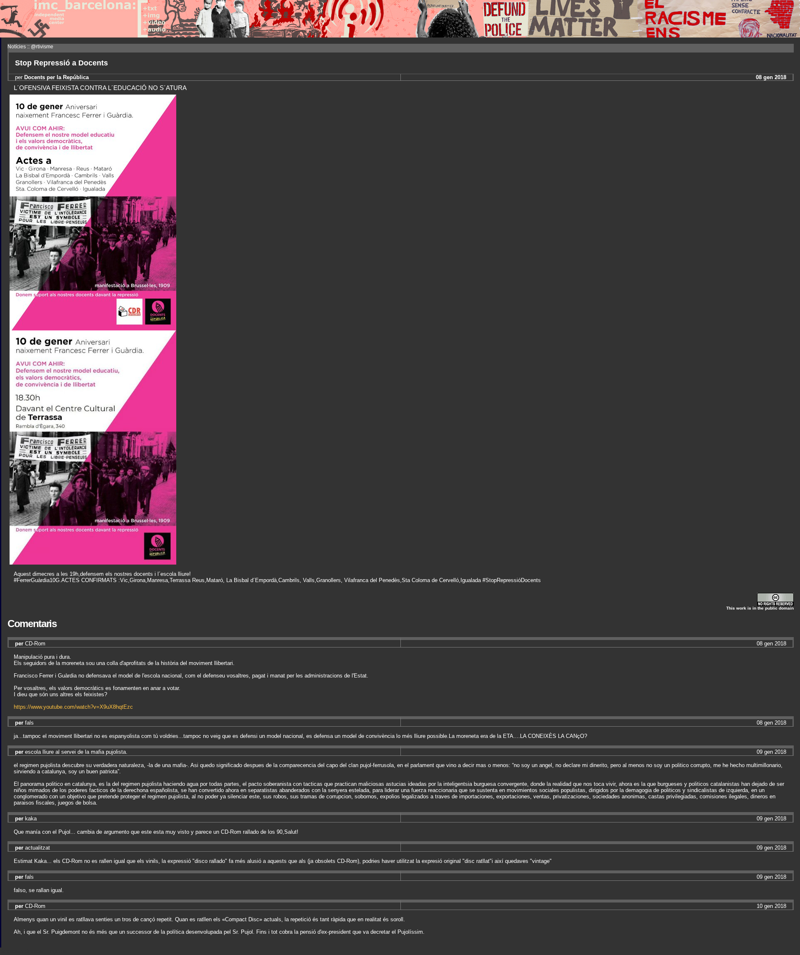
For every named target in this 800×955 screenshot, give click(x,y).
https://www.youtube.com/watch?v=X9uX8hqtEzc (73, 707)
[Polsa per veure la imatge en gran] (93, 328)
